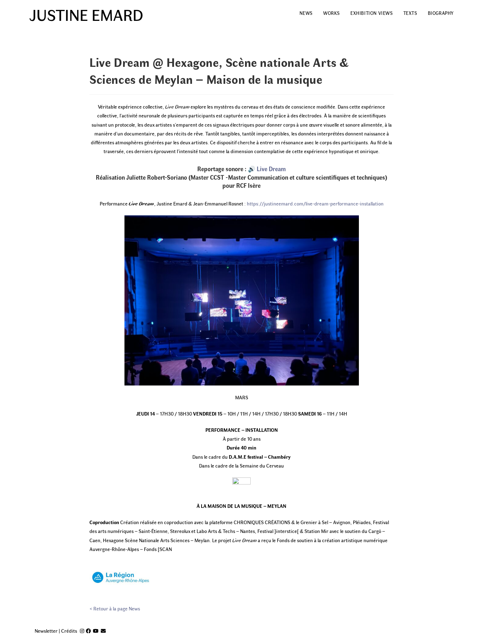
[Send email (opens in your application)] (103, 630)
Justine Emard (86, 14)
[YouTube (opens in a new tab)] (96, 630)
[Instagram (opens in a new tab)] (82, 630)
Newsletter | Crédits (56, 630)
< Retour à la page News (114, 608)
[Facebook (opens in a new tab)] (88, 630)
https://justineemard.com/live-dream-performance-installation (315, 203)
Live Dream (271, 169)
